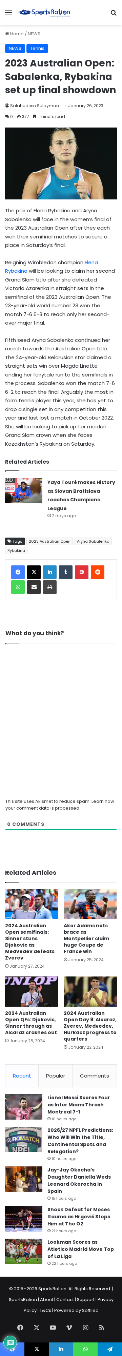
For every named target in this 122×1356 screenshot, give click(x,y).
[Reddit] (97, 572)
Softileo (90, 1310)
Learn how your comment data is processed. (59, 804)
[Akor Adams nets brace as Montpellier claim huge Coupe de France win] (90, 904)
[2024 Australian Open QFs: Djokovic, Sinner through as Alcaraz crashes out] (31, 991)
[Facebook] (18, 572)
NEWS (34, 34)
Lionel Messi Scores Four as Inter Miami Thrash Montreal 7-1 (78, 1104)
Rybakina (16, 550)
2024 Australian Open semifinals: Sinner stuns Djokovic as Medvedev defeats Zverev (30, 941)
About (46, 1299)
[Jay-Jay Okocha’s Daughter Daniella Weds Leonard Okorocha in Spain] (23, 1179)
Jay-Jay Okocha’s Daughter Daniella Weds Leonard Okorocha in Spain (79, 1180)
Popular (55, 1075)
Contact (65, 1299)
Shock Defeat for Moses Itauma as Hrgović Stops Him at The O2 (78, 1216)
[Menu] (8, 15)
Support (86, 1299)
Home (16, 34)
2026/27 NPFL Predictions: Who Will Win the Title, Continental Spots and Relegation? (80, 1141)
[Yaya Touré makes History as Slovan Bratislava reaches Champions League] (23, 490)
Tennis (37, 48)
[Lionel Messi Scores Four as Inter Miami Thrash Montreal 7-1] (23, 1107)
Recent (22, 1075)
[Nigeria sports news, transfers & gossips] (44, 12)
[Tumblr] (66, 572)
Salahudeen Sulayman (34, 106)
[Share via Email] (34, 587)
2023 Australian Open (49, 541)
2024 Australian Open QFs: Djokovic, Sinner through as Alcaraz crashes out (31, 1023)
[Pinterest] (81, 572)
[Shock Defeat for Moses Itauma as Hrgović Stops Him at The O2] (23, 1219)
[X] (34, 572)
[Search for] (113, 15)
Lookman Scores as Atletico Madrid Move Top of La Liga (80, 1249)
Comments (94, 1075)
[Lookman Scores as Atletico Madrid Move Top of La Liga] (23, 1251)
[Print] (50, 587)
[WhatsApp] (18, 587)
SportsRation (23, 1299)
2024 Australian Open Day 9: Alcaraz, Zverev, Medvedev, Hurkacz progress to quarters (90, 1026)
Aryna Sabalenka (93, 541)
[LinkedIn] (50, 572)
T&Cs (45, 1310)
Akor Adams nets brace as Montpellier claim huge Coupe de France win (86, 938)
